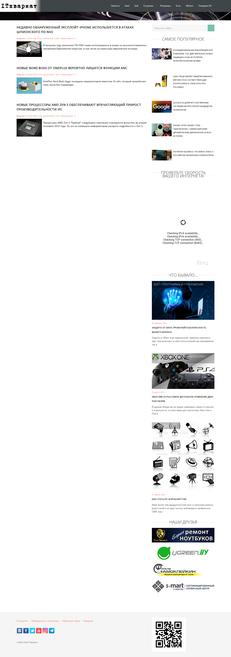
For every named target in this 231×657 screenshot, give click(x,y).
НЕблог (189, 6)
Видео (158, 360)
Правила (88, 621)
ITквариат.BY (205, 6)
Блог (178, 6)
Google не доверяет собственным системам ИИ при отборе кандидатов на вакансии (192, 106)
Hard (127, 6)
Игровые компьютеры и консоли (179, 356)
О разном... (149, 6)
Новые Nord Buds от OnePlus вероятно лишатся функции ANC (72, 68)
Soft (136, 6)
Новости (115, 6)
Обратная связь (71, 621)
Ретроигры (165, 6)
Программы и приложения (182, 284)
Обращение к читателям (45, 621)
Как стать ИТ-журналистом (169, 499)
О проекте (22, 621)
